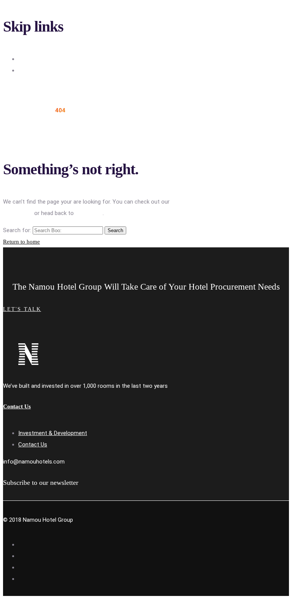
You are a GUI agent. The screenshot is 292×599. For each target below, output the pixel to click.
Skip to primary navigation (50, 59)
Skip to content (37, 70)
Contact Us (32, 444)
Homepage (89, 213)
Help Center (18, 213)
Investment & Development (52, 433)
